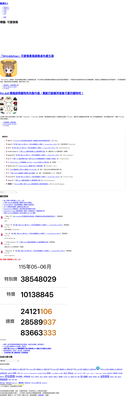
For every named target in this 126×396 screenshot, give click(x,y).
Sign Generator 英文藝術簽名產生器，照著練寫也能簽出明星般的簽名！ (32, 140)
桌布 (69, 376)
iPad (65, 373)
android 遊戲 (12, 373)
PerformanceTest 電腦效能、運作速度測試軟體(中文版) (19, 209)
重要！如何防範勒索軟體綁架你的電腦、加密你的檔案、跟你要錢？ (24, 344)
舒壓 (116, 376)
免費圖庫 (115, 373)
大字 (4, 14)
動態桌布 (2, 376)
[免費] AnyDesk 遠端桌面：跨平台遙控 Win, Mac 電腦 (19, 213)
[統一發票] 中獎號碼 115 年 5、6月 (13, 200)
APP (18, 373)
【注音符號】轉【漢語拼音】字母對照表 (15, 352)
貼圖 (13, 379)
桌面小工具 (74, 376)
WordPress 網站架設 (107, 373)
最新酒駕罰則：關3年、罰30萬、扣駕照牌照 (16, 350)
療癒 (99, 376)
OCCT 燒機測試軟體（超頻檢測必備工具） (16, 206)
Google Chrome (33, 373)
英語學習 (119, 376)
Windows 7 (92, 373)
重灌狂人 (4, 3)
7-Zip (4, 10)
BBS (22, 373)
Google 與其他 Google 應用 (57, 373)
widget (87, 373)
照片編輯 (84, 377)
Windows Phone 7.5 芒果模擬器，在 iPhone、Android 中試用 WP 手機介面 (29, 162)
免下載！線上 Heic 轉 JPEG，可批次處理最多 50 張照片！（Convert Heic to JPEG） (35, 144)
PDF (84, 373)
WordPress (44, 383)
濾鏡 (78, 376)
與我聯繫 (41, 395)
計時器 (9, 379)
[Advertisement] (31, 39)
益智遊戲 (104, 376)
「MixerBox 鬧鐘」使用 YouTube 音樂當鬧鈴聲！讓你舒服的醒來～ (31, 184)
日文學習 (65, 376)
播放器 (61, 376)
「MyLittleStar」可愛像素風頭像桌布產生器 (27, 56)
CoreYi (7, 88)
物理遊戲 (90, 376)
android (3, 373)
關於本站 (2, 383)
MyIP (5, 12)
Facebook (26, 373)
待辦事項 (45, 376)
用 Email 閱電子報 (36, 383)
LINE (75, 373)
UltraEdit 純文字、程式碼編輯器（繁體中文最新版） (19, 204)
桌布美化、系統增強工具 (11, 85)
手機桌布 (50, 376)
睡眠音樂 (112, 376)
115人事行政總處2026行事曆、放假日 (14, 346)
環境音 (95, 376)
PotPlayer (6, 7)
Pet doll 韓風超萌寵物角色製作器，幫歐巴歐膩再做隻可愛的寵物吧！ (42, 93)
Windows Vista (98, 373)
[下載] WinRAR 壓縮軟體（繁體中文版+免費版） (22, 173)
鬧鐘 (16, 379)
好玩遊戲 (10, 376)
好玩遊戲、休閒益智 (9, 122)
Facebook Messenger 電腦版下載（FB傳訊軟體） (30, 166)
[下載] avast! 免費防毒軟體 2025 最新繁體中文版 (32, 151)
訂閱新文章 (27, 383)
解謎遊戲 (4, 379)
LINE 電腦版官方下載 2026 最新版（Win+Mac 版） (23, 169)
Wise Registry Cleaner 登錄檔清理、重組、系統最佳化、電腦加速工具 (24, 211)
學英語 (41, 376)
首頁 (4, 17)
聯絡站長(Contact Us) (11, 383)
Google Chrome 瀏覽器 (44, 373)
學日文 (32, 376)
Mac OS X (79, 373)
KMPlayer (6, 8)
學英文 (37, 376)
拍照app (55, 376)
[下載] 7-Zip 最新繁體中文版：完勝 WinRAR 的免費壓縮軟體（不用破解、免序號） (34, 158)
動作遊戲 (120, 373)
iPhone (70, 373)
